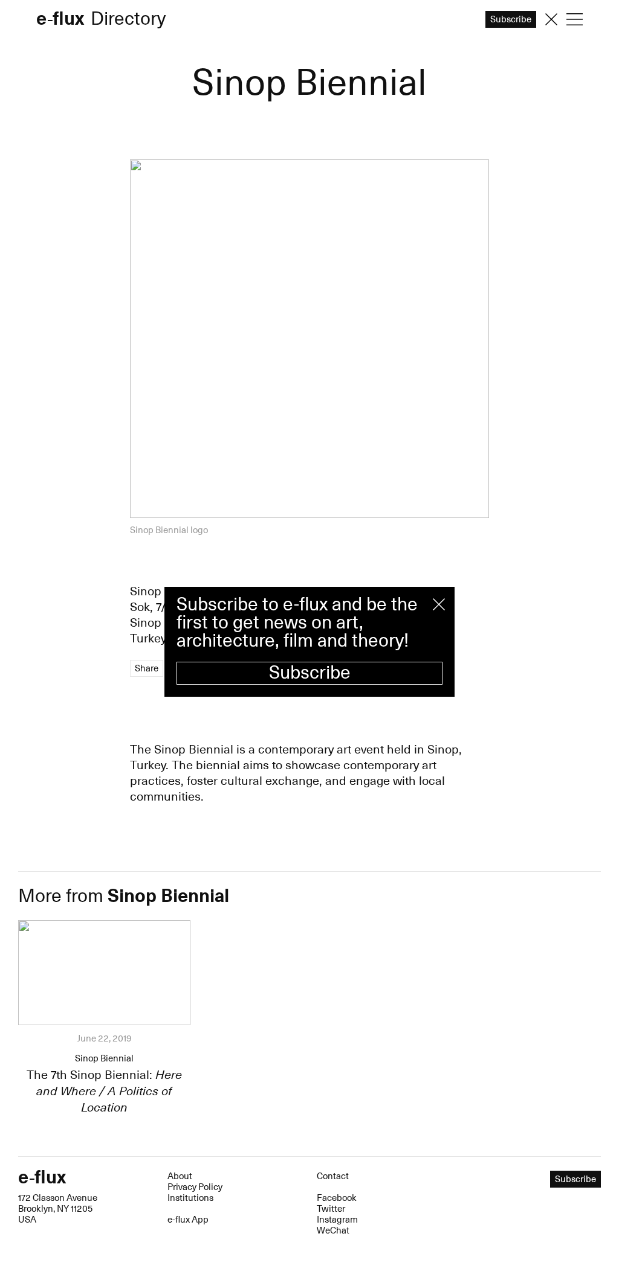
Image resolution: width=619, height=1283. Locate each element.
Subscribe (310, 673)
